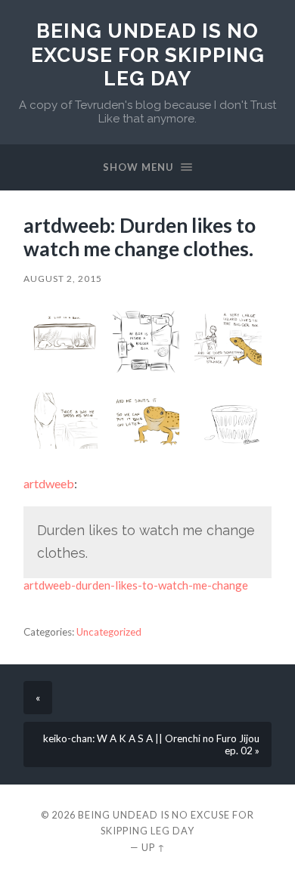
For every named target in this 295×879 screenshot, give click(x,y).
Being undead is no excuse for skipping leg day (148, 54)
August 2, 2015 (62, 278)
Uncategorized (108, 632)
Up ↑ (153, 847)
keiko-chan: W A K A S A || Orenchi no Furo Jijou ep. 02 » (151, 744)
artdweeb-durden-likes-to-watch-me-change (135, 585)
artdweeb (48, 483)
